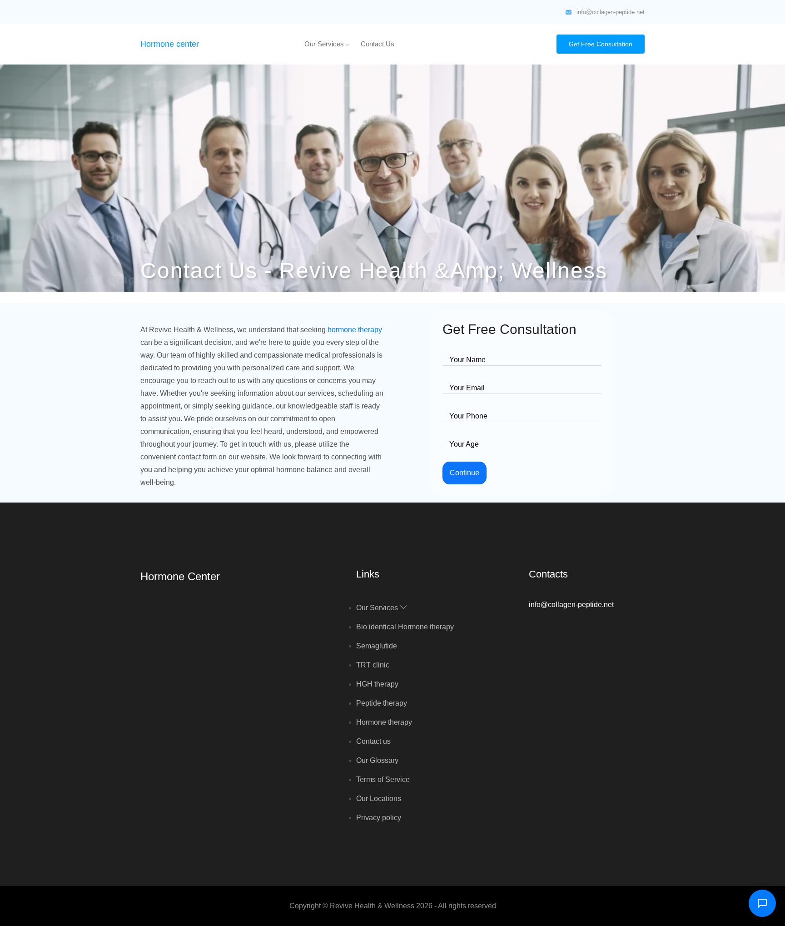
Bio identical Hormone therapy (405, 627)
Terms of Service (383, 779)
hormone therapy (355, 330)
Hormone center (169, 44)
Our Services (325, 44)
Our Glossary (377, 760)
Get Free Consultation (600, 44)
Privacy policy (378, 817)
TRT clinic (372, 665)
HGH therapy (377, 684)
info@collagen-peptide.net (610, 12)
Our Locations (378, 798)
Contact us (377, 44)
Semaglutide (376, 646)
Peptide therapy (381, 703)
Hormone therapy (384, 722)
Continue (464, 473)
